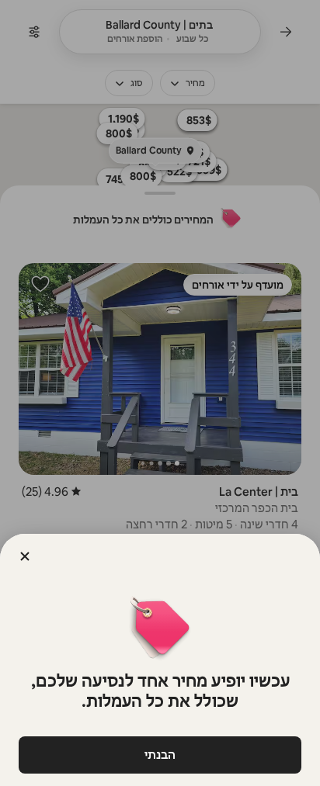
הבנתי (160, 754)
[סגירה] (25, 556)
